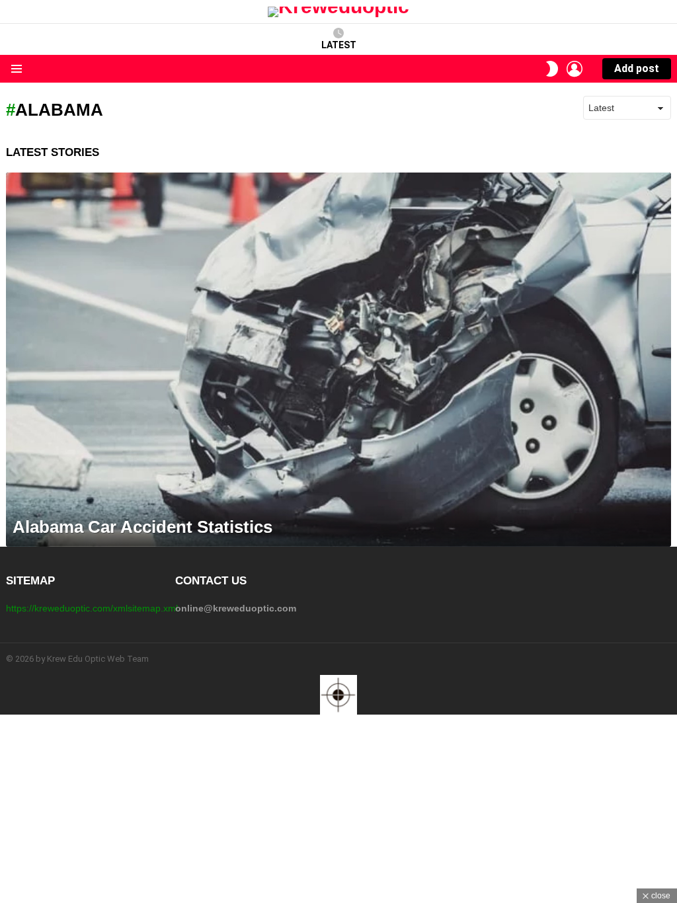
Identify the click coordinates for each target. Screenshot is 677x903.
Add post (636, 68)
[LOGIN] (574, 69)
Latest (338, 45)
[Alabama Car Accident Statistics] (338, 360)
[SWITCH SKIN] (552, 69)
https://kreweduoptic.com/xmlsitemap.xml (92, 608)
